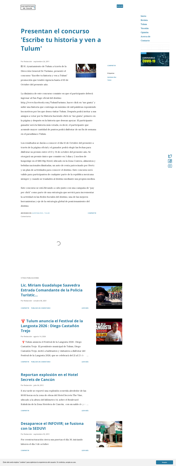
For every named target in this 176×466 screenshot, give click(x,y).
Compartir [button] (111, 65)
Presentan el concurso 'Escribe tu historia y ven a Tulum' (61, 40)
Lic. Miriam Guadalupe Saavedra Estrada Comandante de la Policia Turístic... (51, 290)
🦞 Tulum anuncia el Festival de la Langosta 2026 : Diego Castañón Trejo (52, 325)
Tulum (109, 80)
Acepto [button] (164, 462)
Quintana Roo (111, 77)
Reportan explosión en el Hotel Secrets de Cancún (49, 377)
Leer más (85, 308)
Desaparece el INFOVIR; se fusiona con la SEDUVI (52, 426)
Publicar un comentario (40, 308)
